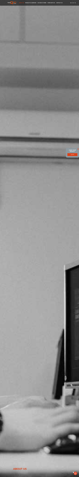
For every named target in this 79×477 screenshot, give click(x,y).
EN (70, 2)
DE (73, 2)
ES (75, 2)
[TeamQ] (12, 3)
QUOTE (72, 154)
